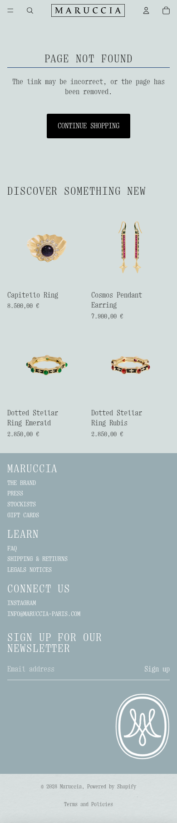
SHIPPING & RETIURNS (37, 558)
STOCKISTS (21, 504)
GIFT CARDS (23, 515)
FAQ (12, 548)
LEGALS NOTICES (29, 569)
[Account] (146, 10)
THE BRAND (21, 482)
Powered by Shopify (111, 786)
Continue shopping (88, 126)
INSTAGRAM (21, 602)
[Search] (30, 10)
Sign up (157, 669)
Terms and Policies (88, 804)
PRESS (15, 493)
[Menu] (10, 10)
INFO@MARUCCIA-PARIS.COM (43, 613)
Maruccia (71, 786)
